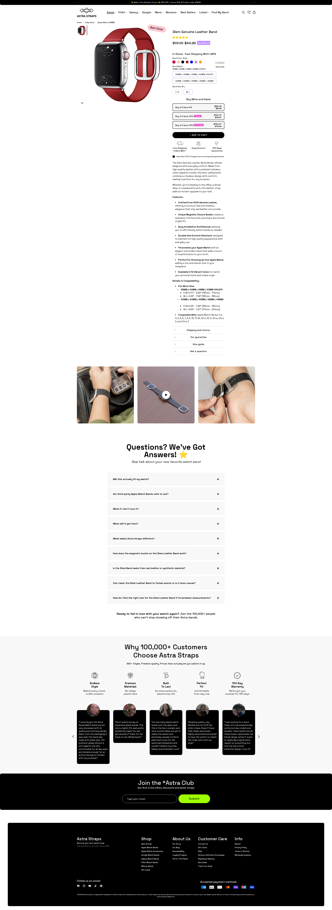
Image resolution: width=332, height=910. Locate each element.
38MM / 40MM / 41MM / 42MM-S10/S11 (194, 74)
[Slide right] (259, 736)
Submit (194, 798)
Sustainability (178, 851)
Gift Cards (145, 869)
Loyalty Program (179, 855)
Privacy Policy (241, 847)
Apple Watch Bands (149, 847)
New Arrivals (146, 844)
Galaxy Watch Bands (150, 858)
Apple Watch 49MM (106, 22)
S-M (178, 92)
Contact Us (203, 844)
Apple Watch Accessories (152, 851)
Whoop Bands (147, 866)
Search (238, 844)
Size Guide (220, 66)
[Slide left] (73, 736)
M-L (188, 92)
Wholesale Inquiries (243, 855)
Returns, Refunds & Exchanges (211, 855)
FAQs (200, 851)
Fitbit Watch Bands (149, 862)
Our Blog (176, 847)
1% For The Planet (180, 858)
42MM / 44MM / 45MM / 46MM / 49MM (194, 81)
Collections (89, 22)
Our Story (176, 844)
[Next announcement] (254, 2)
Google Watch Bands (150, 855)
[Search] (243, 12)
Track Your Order (205, 866)
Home (79, 22)
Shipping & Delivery (206, 858)
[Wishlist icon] (249, 12)
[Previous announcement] (78, 2)
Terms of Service (242, 851)
